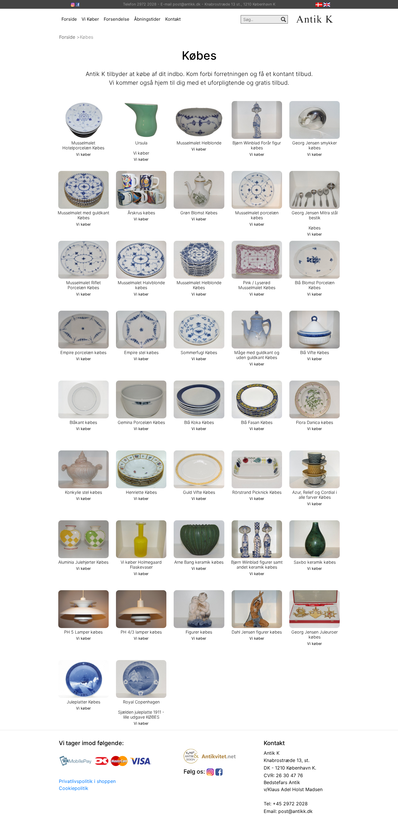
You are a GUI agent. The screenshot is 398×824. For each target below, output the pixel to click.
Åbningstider (147, 19)
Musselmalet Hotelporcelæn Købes (83, 145)
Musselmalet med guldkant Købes (83, 215)
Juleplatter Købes (83, 701)
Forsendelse (116, 19)
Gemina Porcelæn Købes (141, 422)
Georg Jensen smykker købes (314, 145)
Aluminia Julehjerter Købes (83, 562)
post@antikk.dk (295, 811)
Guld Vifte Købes (199, 492)
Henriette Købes (141, 492)
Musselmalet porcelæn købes (257, 215)
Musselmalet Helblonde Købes (199, 285)
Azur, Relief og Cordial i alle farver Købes (314, 495)
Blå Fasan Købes (256, 422)
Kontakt (173, 19)
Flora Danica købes (314, 422)
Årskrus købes (141, 212)
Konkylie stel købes (83, 492)
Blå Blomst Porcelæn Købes (314, 285)
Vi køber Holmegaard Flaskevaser (141, 565)
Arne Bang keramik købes (198, 562)
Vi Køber (90, 19)
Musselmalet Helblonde (199, 142)
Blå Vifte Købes (314, 352)
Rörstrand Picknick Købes (256, 492)
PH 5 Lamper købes (83, 632)
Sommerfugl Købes (199, 352)
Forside (69, 19)
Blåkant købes (83, 422)
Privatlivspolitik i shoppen (87, 781)
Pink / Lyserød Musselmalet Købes (256, 285)
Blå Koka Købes (199, 422)
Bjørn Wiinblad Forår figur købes (257, 145)
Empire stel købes (141, 352)
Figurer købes (199, 632)
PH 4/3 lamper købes (141, 632)
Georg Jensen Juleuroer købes (314, 634)
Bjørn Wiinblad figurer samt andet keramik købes (257, 565)
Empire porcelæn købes (83, 352)
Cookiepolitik (73, 788)
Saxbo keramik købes (315, 562)
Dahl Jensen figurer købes (257, 632)
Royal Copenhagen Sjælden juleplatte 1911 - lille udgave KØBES (141, 709)
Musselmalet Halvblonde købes (141, 285)
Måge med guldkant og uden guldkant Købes (256, 355)
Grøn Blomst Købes (198, 212)
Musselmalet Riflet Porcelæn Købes (83, 285)
